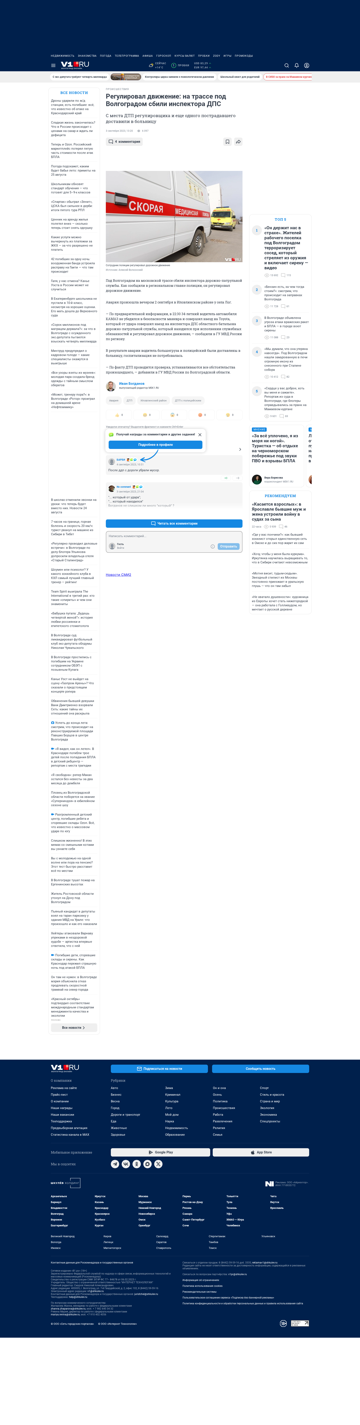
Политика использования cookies (202, 1286)
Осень (217, 1095)
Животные (119, 1128)
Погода (105, 55)
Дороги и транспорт (125, 1115)
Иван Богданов (132, 383)
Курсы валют (185, 55)
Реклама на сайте (64, 1088)
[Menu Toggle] (53, 65)
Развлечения (222, 1121)
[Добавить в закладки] (227, 142)
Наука (169, 1121)
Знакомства (87, 55)
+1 (225, 513)
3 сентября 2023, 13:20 (119, 130)
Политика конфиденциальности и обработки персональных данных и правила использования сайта (242, 1303)
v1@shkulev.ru (96, 1291)
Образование (175, 1135)
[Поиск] (287, 65)
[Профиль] (307, 65)
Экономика (268, 1115)
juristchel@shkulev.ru (146, 1294)
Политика (220, 1101)
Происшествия (224, 1108)
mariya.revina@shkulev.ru (65, 1314)
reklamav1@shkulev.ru (265, 1262)
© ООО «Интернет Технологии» (117, 1323)
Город (115, 1108)
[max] (147, 1164)
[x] (158, 1164)
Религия (219, 1128)
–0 (237, 478)
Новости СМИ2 (118, 575)
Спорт (264, 1088)
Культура (171, 1101)
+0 (225, 478)
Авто (114, 1088)
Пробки (204, 55)
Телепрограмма (127, 55)
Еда (113, 1121)
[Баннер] (125, 76)
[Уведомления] (297, 65)
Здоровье (118, 1135)
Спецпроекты (270, 1121)
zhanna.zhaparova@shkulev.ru (68, 1308)
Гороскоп (163, 55)
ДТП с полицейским (188, 400)
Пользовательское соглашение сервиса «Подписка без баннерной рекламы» (228, 1297)
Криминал (172, 1095)
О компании (60, 1101)
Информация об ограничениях (200, 1280)
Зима (169, 1088)
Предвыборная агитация (69, 1128)
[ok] (136, 1164)
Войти (120, 547)
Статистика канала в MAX (70, 1135)
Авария (113, 400)
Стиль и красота (272, 1095)
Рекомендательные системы (199, 1291)
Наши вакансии (62, 1115)
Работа (218, 1115)
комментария (127, 142)
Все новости (74, 92)
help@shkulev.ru (78, 1297)
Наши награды (61, 1108)
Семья (217, 1135)
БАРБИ (121, 459)
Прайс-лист (59, 1095)
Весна (115, 1101)
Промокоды (244, 55)
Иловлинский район (154, 400)
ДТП (129, 400)
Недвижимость (63, 55)
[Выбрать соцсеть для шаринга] (238, 142)
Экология (267, 1108)
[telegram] (115, 1164)
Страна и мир (270, 1101)
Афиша (147, 55)
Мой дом (172, 1115)
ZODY (216, 55)
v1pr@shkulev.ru (237, 1274)
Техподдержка (61, 1121)
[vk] (126, 1164)
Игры (227, 55)
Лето (168, 1108)
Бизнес (116, 1095)
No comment (124, 486)
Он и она (219, 1088)
